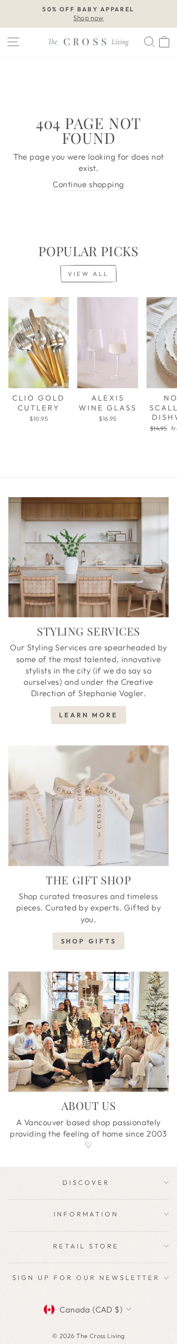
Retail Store (86, 1246)
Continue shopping (88, 184)
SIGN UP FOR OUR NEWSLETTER (85, 1277)
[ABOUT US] (88, 1032)
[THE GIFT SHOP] (88, 805)
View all (88, 273)
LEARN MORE (88, 715)
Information (86, 1214)
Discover (86, 1182)
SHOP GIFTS (89, 941)
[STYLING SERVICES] (88, 557)
